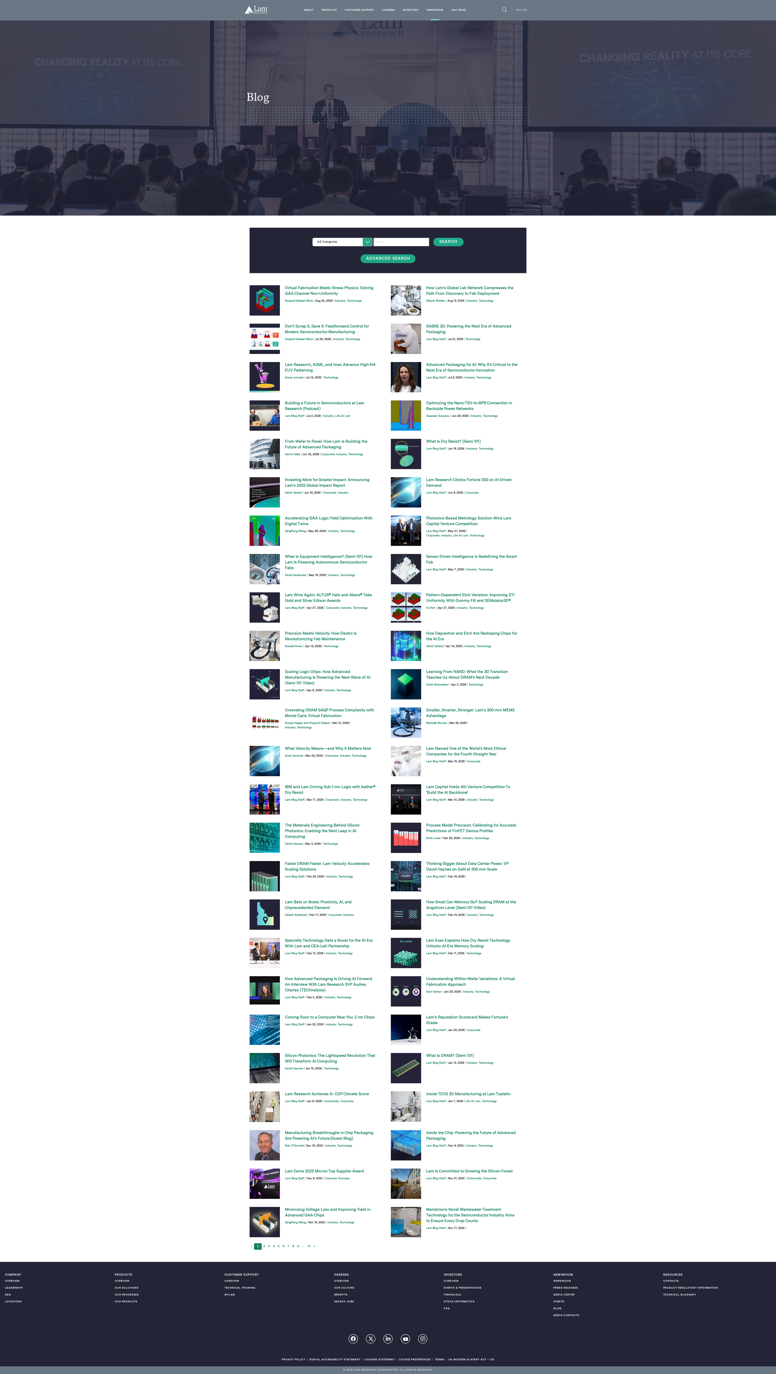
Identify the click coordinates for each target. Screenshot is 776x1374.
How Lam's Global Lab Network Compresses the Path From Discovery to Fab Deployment (469, 291)
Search (448, 242)
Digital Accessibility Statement (334, 1359)
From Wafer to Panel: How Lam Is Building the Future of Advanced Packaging (326, 444)
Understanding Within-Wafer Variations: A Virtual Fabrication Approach (470, 982)
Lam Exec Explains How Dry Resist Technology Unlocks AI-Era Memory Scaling (468, 943)
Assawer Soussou (437, 416)
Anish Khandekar (437, 684)
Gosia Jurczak (294, 377)
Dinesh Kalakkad (296, 915)
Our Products (126, 1301)
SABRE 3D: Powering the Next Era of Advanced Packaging (468, 329)
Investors (411, 10)
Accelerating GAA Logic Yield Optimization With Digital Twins (328, 521)
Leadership (14, 1288)
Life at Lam (342, 416)
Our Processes (127, 1295)
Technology (354, 300)
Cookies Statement (379, 1359)
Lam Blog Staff (436, 339)
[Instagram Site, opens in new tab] (423, 1339)
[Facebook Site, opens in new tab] (353, 1339)
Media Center (564, 1295)
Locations (13, 1301)
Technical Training (240, 1288)
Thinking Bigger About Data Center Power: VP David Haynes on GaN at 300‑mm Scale (467, 867)
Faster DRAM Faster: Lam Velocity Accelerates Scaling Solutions (327, 867)
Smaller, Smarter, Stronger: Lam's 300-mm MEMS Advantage (470, 713)
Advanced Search (388, 259)
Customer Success (337, 1178)
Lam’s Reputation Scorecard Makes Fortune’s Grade (467, 1020)
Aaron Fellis (292, 454)
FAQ (447, 1308)
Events (559, 1301)
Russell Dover (294, 646)
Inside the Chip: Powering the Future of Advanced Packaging (471, 1136)
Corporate (328, 454)
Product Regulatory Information (690, 1288)
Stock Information (459, 1301)
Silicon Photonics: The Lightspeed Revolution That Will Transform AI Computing (330, 1058)
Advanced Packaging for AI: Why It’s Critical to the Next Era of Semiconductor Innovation (472, 368)
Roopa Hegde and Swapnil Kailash (307, 723)
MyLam (521, 10)
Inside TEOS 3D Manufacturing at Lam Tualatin (468, 1094)
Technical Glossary (679, 1295)
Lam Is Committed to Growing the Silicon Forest (469, 1171)
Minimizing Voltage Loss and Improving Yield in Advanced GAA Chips (327, 1212)
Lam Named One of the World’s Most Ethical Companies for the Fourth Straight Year (466, 751)
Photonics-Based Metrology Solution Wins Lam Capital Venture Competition (468, 521)
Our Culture (344, 1288)
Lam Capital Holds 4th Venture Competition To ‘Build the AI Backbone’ (468, 790)
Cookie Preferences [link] (415, 1359)
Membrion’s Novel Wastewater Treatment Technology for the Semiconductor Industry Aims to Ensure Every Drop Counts (470, 1215)
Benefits (341, 1295)
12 (309, 1246)
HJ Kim (430, 607)
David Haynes (294, 843)
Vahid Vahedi (293, 492)
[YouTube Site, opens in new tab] (405, 1339)
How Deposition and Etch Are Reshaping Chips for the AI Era (471, 636)
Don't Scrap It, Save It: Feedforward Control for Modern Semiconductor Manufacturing (327, 329)
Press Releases (566, 1288)
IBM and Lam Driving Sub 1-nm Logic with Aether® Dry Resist (330, 790)
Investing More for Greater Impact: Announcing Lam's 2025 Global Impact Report (327, 483)
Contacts (671, 1281)
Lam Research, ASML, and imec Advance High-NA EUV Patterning (330, 368)
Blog (557, 1308)
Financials (452, 1295)
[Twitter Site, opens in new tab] (370, 1339)
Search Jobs (344, 1301)
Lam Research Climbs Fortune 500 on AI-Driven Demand (469, 483)
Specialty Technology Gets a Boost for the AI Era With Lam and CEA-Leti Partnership (329, 943)
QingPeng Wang (295, 531)
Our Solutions (127, 1288)
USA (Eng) (458, 10)
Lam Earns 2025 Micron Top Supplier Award (324, 1171)
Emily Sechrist (294, 755)
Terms (440, 1359)
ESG (8, 1295)
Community (331, 1101)
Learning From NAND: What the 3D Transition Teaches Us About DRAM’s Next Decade (467, 675)
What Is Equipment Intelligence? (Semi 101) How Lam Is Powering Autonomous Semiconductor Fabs (328, 562)
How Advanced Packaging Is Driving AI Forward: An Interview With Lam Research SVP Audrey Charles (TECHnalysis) (329, 984)
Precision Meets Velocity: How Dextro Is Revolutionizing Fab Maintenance (321, 636)
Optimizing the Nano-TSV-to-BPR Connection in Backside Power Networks (469, 406)
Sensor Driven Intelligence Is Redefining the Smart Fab (471, 559)
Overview (12, 1281)
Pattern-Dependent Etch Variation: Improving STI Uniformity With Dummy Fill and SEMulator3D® (470, 598)
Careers (388, 10)
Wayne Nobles (435, 300)
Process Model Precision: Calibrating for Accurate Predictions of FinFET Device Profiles (471, 828)
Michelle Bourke (436, 723)
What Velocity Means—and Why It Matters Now (328, 749)
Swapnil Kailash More (299, 300)
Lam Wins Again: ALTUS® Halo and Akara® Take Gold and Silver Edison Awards (328, 598)
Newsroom (435, 10)
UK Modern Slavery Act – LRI (471, 1359)
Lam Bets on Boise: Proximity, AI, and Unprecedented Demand (318, 905)
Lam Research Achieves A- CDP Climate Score (327, 1094)
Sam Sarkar (434, 991)
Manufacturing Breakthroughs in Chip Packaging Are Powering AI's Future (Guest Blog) (329, 1136)
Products (329, 10)
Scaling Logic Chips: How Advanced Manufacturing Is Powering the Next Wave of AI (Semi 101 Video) (327, 677)
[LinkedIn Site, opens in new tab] (388, 1339)
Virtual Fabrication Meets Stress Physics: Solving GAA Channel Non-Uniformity (329, 291)
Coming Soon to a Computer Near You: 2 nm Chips (330, 1017)
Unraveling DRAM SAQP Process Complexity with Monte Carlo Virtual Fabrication (329, 713)
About (309, 10)
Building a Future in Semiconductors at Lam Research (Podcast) (324, 406)
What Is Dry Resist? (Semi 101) (453, 442)
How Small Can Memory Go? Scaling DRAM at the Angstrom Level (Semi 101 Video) (471, 905)
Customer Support (359, 10)
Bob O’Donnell (294, 1145)
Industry (340, 300)
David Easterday (295, 575)
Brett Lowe (433, 838)
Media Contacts (566, 1315)
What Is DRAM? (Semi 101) (450, 1056)
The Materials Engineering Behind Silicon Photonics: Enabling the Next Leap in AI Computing (322, 831)
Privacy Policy (293, 1359)
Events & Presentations (463, 1288)
